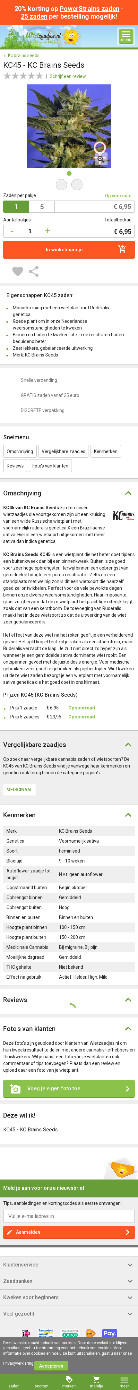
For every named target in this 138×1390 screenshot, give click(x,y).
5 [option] (42, 207)
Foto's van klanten (50, 465)
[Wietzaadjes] (54, 36)
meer (124, 1386)
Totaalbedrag (118, 219)
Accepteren (51, 1366)
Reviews (15, 465)
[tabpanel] (69, 126)
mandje (96, 1386)
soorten (41, 1386)
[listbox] (69, 207)
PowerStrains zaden (89, 9)
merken (69, 1386)
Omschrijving (20, 451)
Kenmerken (105, 451)
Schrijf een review (68, 76)
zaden (14, 1386)
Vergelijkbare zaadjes (63, 451)
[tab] (69, 1014)
